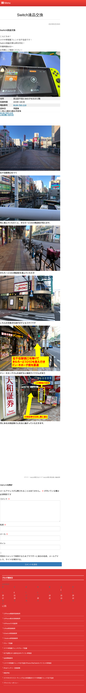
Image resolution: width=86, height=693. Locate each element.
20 (38, 598)
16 (73, 595)
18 (14, 598)
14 (50, 595)
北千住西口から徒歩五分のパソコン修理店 (18, 653)
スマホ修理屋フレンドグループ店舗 (15, 648)
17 (3, 598)
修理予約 (7, 673)
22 (61, 598)
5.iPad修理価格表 (9, 628)
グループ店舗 (8, 643)
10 (3, 595)
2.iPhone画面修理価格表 (12, 613)
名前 (3, 524)
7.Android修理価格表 (11, 638)
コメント (5, 498)
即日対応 (52, 477)
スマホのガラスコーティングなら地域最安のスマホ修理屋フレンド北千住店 (28, 678)
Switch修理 (46, 477)
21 (50, 598)
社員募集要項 (8, 658)
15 (61, 595)
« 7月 (4, 605)
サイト (3, 543)
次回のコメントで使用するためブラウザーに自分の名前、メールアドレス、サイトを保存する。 (29, 558)
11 (14, 595)
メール (4, 534)
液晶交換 (57, 477)
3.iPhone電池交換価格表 (12, 618)
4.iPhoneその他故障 (10, 623)
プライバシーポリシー (11, 683)
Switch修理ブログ (35, 477)
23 (73, 598)
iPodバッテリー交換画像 (12, 668)
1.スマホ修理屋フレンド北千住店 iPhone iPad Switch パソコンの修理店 (27, 663)
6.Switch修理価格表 (10, 633)
